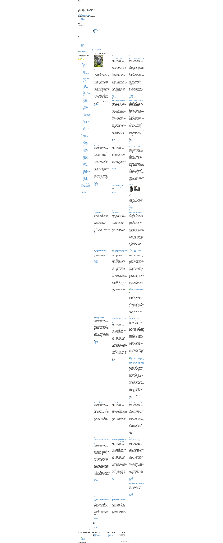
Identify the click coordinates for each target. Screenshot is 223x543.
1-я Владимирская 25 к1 (123, 541)
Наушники (85, 142)
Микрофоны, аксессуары (85, 176)
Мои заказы (110, 536)
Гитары (84, 130)
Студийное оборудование (86, 136)
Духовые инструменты (85, 174)
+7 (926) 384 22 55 (122, 534)
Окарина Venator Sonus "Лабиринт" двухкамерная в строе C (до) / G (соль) (119, 441)
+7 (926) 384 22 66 (122, 535)
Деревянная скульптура (85, 183)
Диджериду (85, 117)
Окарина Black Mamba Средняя (118, 402)
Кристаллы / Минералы (85, 185)
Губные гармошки (86, 114)
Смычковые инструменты (85, 179)
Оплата (95, 29)
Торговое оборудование (86, 152)
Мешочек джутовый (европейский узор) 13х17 (101, 500)
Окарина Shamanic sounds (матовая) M (136, 58)
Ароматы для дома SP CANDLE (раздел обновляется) (85, 191)
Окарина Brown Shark (116, 145)
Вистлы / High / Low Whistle (86, 89)
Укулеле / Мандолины (85, 102)
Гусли (84, 96)
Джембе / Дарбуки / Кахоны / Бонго (86, 91)
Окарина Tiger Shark (116, 212)
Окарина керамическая (133, 194)
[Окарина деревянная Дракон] (118, 185)
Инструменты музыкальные (83, 133)
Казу (84, 119)
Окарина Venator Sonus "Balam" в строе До (136, 147)
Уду (83, 120)
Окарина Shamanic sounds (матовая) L (119, 58)
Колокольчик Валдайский (85, 126)
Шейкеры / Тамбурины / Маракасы (85, 123)
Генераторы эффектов (85, 140)
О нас (95, 26)
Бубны (84, 71)
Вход (82, 18)
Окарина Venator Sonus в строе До (135, 402)
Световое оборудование (86, 146)
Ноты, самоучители (85, 165)
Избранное (110, 539)
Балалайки (85, 99)
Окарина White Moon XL (98, 318)
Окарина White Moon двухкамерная (136, 291)
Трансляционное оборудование (86, 138)
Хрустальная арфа (86, 115)
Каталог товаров (82, 59)
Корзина (109, 537)
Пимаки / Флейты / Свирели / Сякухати (86, 94)
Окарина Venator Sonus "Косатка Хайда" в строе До (136, 253)
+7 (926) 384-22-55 (83, 50)
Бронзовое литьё (84, 188)
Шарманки (85, 98)
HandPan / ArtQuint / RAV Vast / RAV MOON (86, 84)
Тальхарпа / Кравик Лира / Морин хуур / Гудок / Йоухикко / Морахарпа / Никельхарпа (86, 106)
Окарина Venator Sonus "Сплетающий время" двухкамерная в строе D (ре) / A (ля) (101, 442)
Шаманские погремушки (85, 87)
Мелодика (85, 100)
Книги (82, 184)
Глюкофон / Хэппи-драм (85, 81)
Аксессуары (85, 162)
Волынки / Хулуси (86, 110)
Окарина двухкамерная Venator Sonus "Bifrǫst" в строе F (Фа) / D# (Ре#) (119, 253)
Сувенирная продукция (85, 144)
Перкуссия (85, 172)
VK (82, 535)
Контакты (96, 31)
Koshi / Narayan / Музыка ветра (86, 74)
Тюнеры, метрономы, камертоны (85, 156)
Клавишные (85, 153)
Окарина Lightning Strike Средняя (100, 402)
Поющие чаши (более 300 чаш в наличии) (86, 69)
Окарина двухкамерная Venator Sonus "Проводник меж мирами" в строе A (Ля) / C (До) (119, 321)
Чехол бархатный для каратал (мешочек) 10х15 (100, 253)
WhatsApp (84, 539)
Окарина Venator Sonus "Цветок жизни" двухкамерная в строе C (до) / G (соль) (136, 363)
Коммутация (85, 150)
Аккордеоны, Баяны (85, 159)
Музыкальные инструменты (83, 62)
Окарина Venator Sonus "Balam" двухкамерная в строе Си (135, 441)
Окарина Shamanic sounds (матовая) (119, 100)
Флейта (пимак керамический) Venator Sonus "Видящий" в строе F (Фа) (136, 320)
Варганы (84, 65)
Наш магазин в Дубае (96, 49)
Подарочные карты (84, 60)
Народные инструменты (85, 181)
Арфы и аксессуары (85, 148)
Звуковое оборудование (86, 167)
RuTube (83, 537)
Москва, (120, 540)
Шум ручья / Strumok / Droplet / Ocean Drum (86, 78)
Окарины (84, 66)
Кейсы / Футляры (86, 121)
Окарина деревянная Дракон (117, 187)
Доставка (96, 30)
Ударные (84, 163)
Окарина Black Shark (98, 212)
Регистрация (83, 19)
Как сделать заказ (97, 28)
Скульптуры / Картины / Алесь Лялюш (85, 187)
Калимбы (85, 64)
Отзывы (95, 35)
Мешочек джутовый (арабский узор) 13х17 (118, 500)
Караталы (85, 75)
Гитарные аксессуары (85, 169)
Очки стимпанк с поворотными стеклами (136, 483)
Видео (95, 32)
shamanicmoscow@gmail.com (124, 537)
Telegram (83, 538)
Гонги (84, 72)
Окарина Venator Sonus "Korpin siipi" (136, 212)
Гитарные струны (86, 171)
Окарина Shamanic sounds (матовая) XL (102, 68)
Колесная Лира (86, 116)
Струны (84, 131)
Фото (95, 33)
